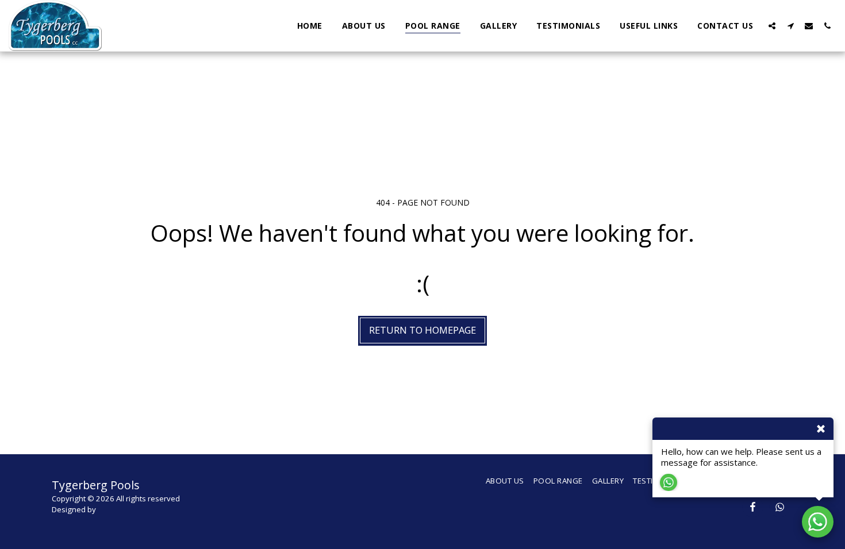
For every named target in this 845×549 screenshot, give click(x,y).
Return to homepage (422, 330)
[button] (772, 25)
